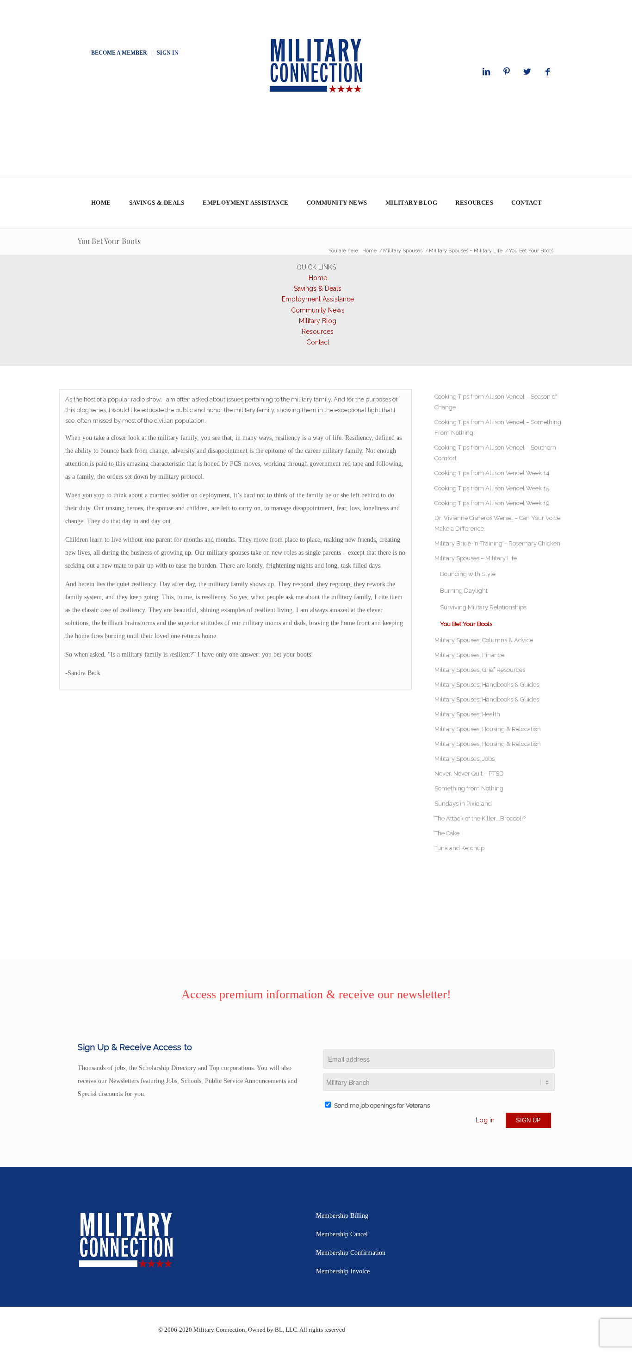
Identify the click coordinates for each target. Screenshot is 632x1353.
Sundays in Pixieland (463, 803)
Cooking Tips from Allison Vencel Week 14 (492, 473)
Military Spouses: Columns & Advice (483, 640)
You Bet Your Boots (109, 241)
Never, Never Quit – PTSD (469, 773)
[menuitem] (101, 202)
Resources (318, 331)
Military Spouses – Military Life (475, 558)
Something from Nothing (468, 788)
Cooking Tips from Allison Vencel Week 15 (491, 488)
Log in (485, 1120)
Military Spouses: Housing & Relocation (487, 729)
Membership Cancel (342, 1234)
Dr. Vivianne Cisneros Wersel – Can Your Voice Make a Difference (497, 523)
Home (318, 278)
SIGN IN (168, 53)
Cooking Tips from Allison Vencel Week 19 (492, 503)
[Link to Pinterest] (507, 72)
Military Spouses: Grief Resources (479, 669)
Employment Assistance (318, 299)
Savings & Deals (317, 288)
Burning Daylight (464, 590)
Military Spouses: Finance (469, 654)
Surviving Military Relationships (483, 607)
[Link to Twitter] (527, 72)
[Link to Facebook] (547, 72)
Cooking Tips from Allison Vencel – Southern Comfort (495, 453)
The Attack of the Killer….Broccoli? (480, 818)
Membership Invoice (343, 1271)
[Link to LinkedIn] (486, 72)
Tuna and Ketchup (459, 848)
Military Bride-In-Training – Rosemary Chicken (497, 543)
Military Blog (317, 321)
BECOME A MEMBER (119, 53)
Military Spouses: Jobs (464, 758)
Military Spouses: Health (467, 714)
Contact (317, 342)
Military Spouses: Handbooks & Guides (486, 684)
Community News (318, 310)
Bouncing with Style (468, 573)
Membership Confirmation (350, 1252)
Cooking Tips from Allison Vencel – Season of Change (495, 402)
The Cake (446, 833)
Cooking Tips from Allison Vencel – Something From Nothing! (497, 427)
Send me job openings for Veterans (382, 1105)
